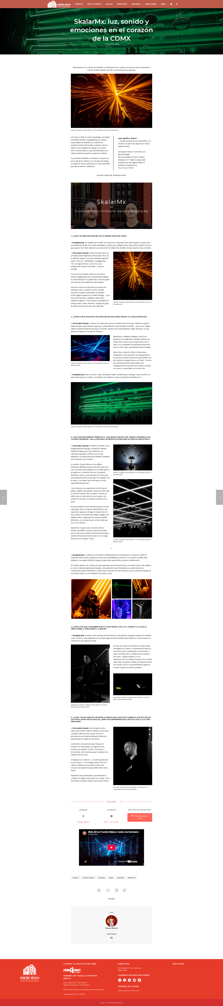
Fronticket (122, 4)
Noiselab (101, 878)
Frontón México (88, 878)
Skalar (111, 878)
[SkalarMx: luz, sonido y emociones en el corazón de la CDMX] (91, 599)
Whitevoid (131, 878)
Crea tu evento (94, 4)
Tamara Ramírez (111, 928)
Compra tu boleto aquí (141, 817)
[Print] (98, 890)
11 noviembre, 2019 (111, 44)
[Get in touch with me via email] (111, 938)
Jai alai (109, 4)
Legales (102, 1003)
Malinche (136, 4)
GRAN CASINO (150, 4)
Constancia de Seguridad (114, 1003)
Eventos (79, 4)
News (163, 4)
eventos (76, 878)
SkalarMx (120, 878)
